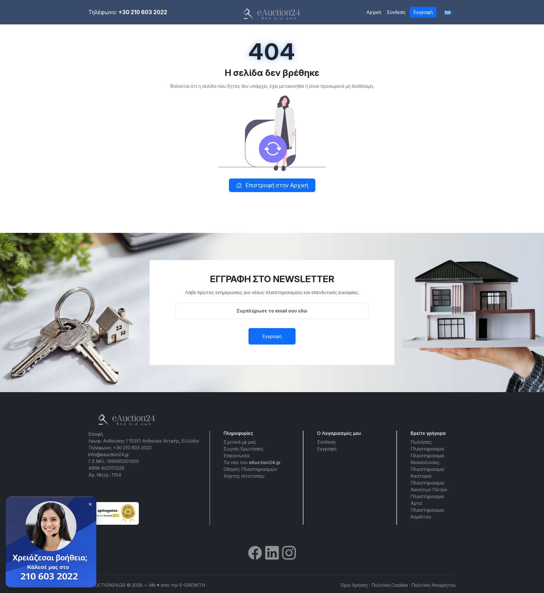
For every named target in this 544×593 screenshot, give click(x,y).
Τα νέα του (252, 462)
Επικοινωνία (237, 455)
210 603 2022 (33, 574)
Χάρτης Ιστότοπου (244, 476)
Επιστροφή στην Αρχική (276, 185)
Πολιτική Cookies (389, 585)
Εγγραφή (423, 12)
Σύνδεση (396, 12)
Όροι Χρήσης (354, 585)
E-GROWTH (192, 585)
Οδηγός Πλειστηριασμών (250, 469)
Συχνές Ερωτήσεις (244, 449)
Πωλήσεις (421, 442)
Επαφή (95, 434)
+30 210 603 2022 (142, 12)
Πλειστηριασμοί (427, 449)
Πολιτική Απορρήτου (433, 585)
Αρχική (373, 12)
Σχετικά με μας (240, 442)
